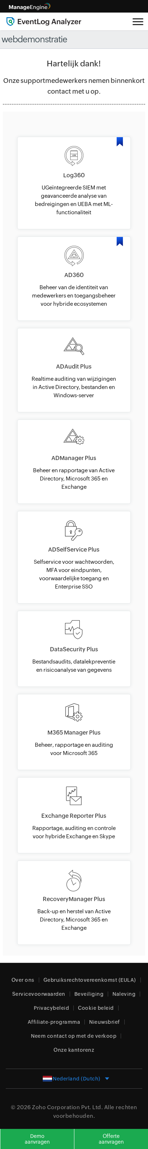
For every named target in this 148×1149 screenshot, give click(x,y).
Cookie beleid (96, 1007)
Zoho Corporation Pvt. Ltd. (67, 1107)
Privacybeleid (51, 1007)
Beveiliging (89, 993)
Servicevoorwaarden (38, 993)
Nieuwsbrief (104, 1021)
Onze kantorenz (74, 1049)
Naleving (123, 993)
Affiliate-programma (54, 1021)
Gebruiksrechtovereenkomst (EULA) (89, 979)
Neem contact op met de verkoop (73, 1035)
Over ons (22, 979)
